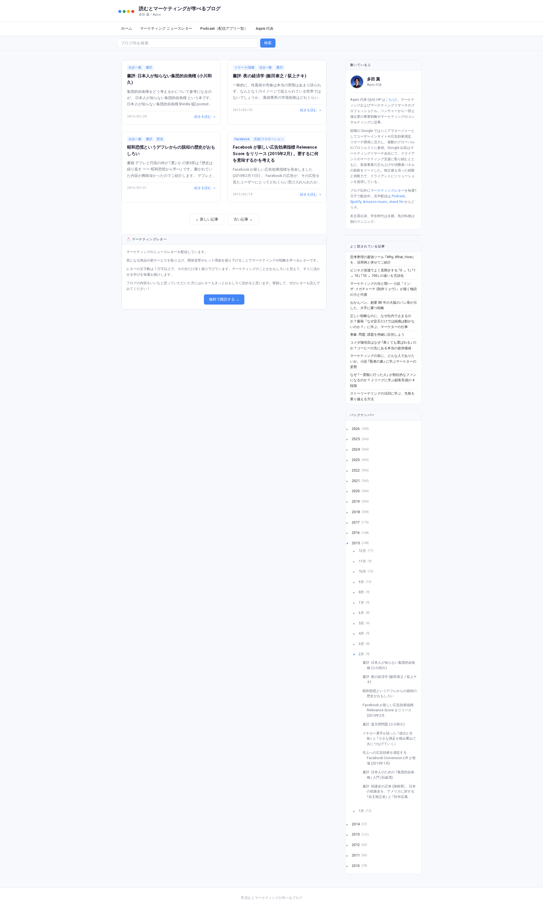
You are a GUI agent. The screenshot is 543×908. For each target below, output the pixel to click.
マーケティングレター (387, 190)
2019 (356, 501)
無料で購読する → (224, 299)
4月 (362, 633)
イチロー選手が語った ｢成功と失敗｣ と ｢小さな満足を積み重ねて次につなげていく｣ (391, 738)
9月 (362, 581)
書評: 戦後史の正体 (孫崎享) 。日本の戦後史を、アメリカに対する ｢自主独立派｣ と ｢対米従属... (391, 791)
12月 (363, 551)
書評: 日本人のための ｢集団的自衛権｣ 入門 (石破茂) (390, 774)
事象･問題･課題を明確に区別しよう (377, 334)
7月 (362, 602)
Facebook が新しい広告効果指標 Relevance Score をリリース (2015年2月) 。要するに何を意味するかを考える (275, 154)
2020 (356, 491)
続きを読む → (204, 116)
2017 (356, 522)
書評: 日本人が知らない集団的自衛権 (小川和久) (391, 665)
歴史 (160, 139)
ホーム (126, 28)
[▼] (350, 543)
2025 (356, 439)
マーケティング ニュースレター (166, 28)
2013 (356, 834)
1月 (362, 811)
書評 (149, 67)
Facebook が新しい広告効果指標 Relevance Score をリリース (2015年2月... (390, 710)
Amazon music (375, 202)
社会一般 (135, 67)
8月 (362, 592)
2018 (356, 511)
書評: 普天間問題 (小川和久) (386, 724)
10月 (363, 571)
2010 (356, 865)
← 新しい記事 (206, 219)
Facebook (241, 139)
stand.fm (396, 202)
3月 (362, 643)
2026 (356, 428)
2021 (356, 480)
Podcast (398, 196)
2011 (356, 855)
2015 (356, 543)
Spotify (355, 202)
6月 (362, 613)
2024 (356, 449)
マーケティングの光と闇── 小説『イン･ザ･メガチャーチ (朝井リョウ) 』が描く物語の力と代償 (383, 289)
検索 (268, 43)
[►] (350, 428)
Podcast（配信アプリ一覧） (224, 28)
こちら (390, 99)
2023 (356, 459)
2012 (356, 845)
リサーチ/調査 (244, 67)
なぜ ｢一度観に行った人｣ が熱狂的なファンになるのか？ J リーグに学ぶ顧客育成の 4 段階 (383, 380)
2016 (356, 532)
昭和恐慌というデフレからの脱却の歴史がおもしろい (392, 693)
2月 (362, 654)
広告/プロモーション (269, 139)
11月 (363, 561)
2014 (356, 824)
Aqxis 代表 (264, 28)
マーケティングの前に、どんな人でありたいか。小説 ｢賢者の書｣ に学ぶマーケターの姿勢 (383, 361)
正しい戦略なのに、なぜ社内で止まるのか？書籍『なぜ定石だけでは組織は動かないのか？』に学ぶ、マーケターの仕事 (382, 321)
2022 (356, 470)
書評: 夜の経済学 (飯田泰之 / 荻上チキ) (269, 75)
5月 (362, 623)
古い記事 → (243, 219)
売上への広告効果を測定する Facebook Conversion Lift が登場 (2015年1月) (391, 757)
